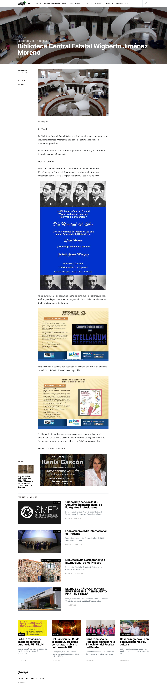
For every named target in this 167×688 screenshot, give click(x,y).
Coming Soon (122, 3)
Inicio (38, 3)
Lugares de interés (51, 3)
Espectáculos (81, 3)
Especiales (67, 3)
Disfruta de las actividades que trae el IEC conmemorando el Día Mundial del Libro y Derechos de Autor (25, 481)
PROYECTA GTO (37, 678)
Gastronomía (96, 3)
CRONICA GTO (23, 678)
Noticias (41, 40)
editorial (68, 544)
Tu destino (109, 3)
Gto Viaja (21, 85)
